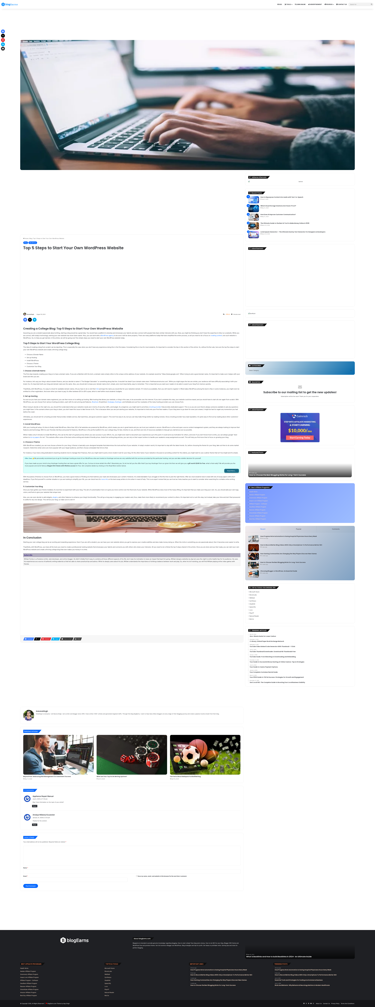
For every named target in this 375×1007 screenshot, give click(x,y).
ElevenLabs (253, 595)
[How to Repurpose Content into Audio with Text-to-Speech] (253, 199)
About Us (319, 1003)
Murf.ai (251, 619)
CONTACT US (342, 4)
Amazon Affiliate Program (257, 516)
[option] (300, 466)
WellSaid (252, 598)
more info (104, 479)
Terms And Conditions (347, 1003)
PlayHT (251, 613)
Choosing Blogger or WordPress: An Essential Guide (278, 571)
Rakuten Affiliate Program (257, 510)
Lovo (251, 610)
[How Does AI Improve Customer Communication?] (253, 217)
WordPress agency (107, 335)
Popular (298, 529)
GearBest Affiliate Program (257, 507)
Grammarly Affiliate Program (258, 498)
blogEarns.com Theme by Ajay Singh (58, 1003)
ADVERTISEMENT (316, 4)
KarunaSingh (30, 314)
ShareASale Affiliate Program (258, 513)
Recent (262, 529)
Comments (336, 529)
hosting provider (155, 407)
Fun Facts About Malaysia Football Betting (185, 776)
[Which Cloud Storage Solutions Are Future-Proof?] (253, 208)
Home (26, 238)
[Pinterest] (3, 40)
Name (25, 868)
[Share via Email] (3, 49)
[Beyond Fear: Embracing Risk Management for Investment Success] (58, 755)
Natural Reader (254, 616)
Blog (30, 238)
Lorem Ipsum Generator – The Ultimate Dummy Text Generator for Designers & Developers (292, 232)
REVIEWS (329, 4)
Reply (34, 806)
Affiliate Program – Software (258, 504)
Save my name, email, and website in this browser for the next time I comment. (162, 876)
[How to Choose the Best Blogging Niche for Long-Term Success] (253, 565)
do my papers (35, 437)
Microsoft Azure (254, 592)
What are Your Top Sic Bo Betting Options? (112, 776)
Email (25, 876)
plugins (55, 497)
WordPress (32, 243)
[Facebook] (25, 320)
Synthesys (252, 601)
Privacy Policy (335, 1003)
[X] (30, 320)
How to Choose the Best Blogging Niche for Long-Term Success (283, 562)
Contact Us (326, 1003)
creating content (216, 335)
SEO (280, 4)
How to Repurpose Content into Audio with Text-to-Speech (281, 197)
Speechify (252, 607)
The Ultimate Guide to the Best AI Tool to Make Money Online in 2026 (284, 223)
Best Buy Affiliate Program (257, 519)
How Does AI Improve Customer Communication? (278, 214)
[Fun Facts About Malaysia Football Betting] (205, 755)
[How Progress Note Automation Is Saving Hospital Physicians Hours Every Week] (253, 539)
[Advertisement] (187, 24)
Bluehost (95, 402)
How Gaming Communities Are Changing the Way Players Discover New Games (288, 554)
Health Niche (253, 491)
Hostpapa (111, 402)
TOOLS (288, 4)
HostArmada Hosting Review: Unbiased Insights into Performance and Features (282, 956)
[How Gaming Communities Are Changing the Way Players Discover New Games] (253, 556)
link (97, 389)
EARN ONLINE (301, 4)
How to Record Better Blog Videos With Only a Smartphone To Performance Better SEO (287, 475)
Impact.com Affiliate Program (258, 501)
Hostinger (118, 402)
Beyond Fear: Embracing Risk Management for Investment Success (47, 776)
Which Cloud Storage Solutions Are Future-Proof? (278, 206)
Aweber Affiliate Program (257, 494)
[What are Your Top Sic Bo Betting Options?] (132, 755)
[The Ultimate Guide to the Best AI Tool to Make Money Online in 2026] (253, 226)
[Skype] (35, 320)
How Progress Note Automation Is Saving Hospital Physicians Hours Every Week (288, 536)
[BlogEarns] (10, 4)
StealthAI (252, 604)
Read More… (231, 471)
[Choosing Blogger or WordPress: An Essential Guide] (253, 573)
